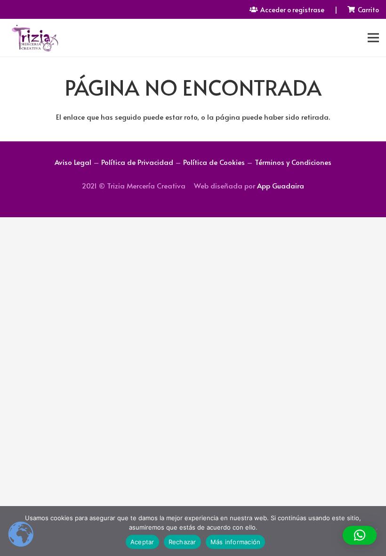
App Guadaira (280, 185)
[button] (360, 535)
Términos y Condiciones (293, 162)
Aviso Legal (73, 162)
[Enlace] (34, 38)
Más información (235, 542)
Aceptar (142, 542)
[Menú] (373, 37)
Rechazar (182, 542)
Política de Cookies (214, 162)
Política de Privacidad (137, 162)
